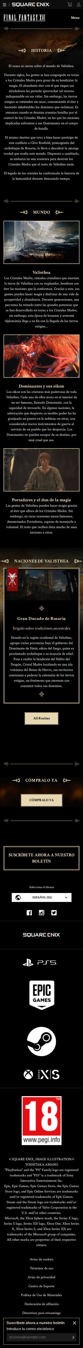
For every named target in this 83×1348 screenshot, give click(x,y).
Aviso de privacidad (41, 1277)
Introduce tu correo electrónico (30, 1329)
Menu (75, 17)
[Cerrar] (74, 1323)
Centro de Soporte (41, 1286)
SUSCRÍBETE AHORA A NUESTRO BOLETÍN (42, 858)
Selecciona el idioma (41, 887)
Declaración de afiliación (42, 1304)
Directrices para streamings (41, 1313)
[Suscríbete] (73, 1337)
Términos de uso (41, 1268)
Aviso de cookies (41, 1259)
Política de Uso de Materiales (41, 1295)
